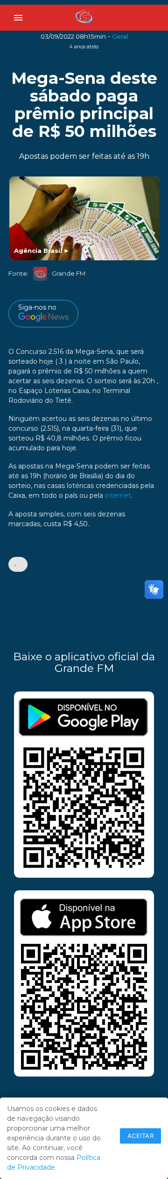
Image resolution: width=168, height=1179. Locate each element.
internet (118, 495)
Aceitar (140, 1135)
